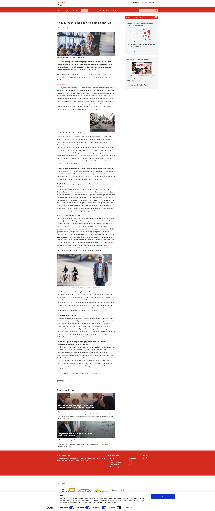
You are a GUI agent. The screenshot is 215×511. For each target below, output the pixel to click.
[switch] (87, 507)
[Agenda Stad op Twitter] (144, 458)
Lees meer (132, 51)
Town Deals (76, 11)
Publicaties (144, 2)
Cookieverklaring (114, 467)
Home (60, 11)
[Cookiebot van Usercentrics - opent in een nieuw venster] (49, 507)
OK (163, 496)
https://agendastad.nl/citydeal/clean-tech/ (88, 373)
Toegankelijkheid (114, 469)
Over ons (112, 458)
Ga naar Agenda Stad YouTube (137, 85)
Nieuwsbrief (136, 2)
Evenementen (93, 11)
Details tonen (128, 507)
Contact (112, 460)
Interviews (60, 381)
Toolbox (115, 11)
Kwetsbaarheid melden (116, 462)
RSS (157, 2)
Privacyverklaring (114, 464)
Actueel (84, 11)
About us (151, 2)
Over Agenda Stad (105, 11)
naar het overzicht (63, 17)
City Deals (67, 11)
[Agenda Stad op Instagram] (146, 458)
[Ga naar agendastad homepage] (62, 3)
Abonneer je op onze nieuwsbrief (135, 17)
